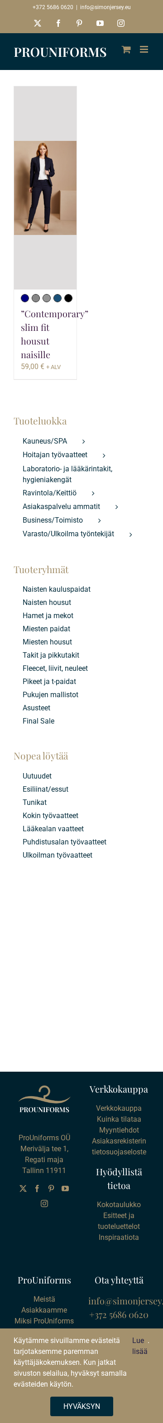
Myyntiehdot (119, 1130)
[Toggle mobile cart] (126, 49)
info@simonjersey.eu (105, 7)
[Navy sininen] (25, 298)
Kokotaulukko (119, 1204)
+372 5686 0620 (53, 7)
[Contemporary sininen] (57, 298)
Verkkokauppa (119, 1108)
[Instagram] (44, 1203)
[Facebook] (37, 1188)
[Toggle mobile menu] (144, 49)
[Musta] (68, 298)
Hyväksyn (81, 1406)
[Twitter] (23, 1188)
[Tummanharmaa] (36, 298)
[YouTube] (65, 1188)
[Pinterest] (51, 1188)
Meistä (44, 1299)
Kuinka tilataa (119, 1119)
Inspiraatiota (119, 1237)
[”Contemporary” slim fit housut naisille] (45, 188)
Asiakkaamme (44, 1310)
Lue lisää (140, 1346)
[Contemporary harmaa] (47, 298)
